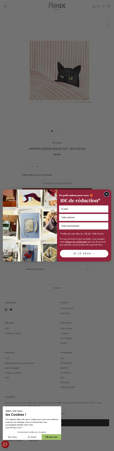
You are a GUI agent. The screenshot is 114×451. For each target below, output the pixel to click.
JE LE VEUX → (84, 253)
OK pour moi (51, 437)
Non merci (12, 437)
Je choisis (32, 437)
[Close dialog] (106, 194)
